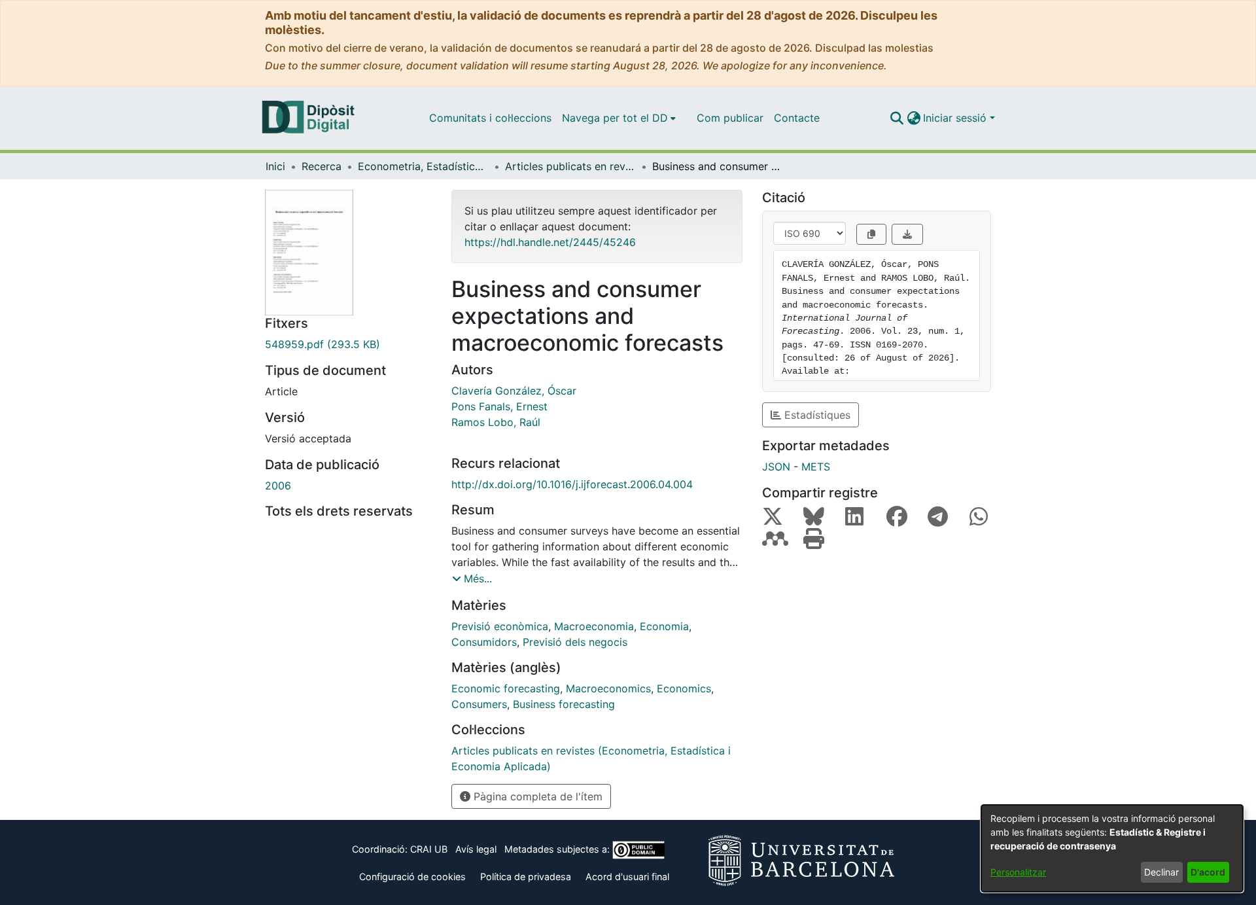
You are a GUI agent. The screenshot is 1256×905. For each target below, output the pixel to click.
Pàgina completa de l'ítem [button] (536, 796)
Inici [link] (275, 166)
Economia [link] (664, 626)
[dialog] (1112, 848)
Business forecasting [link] (564, 704)
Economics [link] (684, 688)
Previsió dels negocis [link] (575, 641)
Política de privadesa (525, 876)
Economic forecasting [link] (505, 688)
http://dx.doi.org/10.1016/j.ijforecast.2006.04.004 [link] (572, 484)
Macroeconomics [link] (608, 688)
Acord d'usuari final (627, 876)
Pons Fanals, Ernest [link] (499, 406)
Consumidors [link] (484, 641)
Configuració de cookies (412, 876)
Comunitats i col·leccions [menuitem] (490, 117)
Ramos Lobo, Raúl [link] (495, 422)
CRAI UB (428, 849)
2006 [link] (278, 485)
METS (815, 466)
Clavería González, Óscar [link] (513, 390)
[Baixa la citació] (907, 234)
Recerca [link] (321, 166)
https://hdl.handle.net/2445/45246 (550, 242)
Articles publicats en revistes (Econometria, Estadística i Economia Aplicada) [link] (570, 166)
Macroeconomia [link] (594, 626)
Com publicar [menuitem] (730, 117)
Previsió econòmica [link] (499, 626)
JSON (776, 466)
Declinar (1161, 872)
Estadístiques (815, 414)
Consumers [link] (479, 704)
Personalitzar (1018, 872)
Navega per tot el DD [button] (615, 117)
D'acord (1208, 872)
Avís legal (476, 849)
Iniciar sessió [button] (956, 117)
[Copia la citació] (871, 234)
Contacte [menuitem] (797, 117)
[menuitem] (619, 118)
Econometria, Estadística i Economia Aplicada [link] (423, 166)
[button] (896, 118)
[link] (348, 344)
